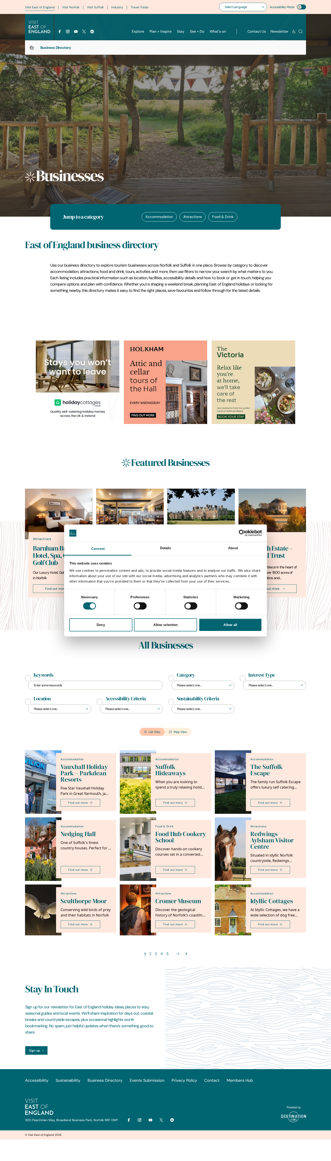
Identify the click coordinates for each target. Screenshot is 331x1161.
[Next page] (178, 953)
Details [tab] (165, 548)
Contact (212, 1080)
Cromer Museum (178, 901)
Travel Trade (139, 7)
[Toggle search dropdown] (300, 31)
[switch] (140, 606)
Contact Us (256, 31)
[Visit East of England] (39, 27)
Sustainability (68, 1080)
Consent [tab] (98, 549)
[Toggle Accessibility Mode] (301, 7)
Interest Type (261, 675)
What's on (218, 31)
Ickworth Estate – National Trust (269, 552)
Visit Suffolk (95, 7)
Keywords (43, 675)
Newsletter (279, 31)
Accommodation (159, 217)
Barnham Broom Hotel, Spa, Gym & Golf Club (57, 555)
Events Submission (147, 1080)
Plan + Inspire (161, 31)
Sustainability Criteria (198, 699)
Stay (180, 31)
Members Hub (240, 1080)
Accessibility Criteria (125, 699)
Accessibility (36, 1080)
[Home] (31, 47)
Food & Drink (223, 217)
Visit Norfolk (70, 7)
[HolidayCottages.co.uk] (77, 382)
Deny (101, 625)
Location (42, 699)
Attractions (192, 217)
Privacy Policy (184, 1080)
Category (186, 675)
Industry (117, 7)
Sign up (34, 1050)
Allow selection (165, 625)
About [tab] (233, 548)
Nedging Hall (78, 834)
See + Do (197, 31)
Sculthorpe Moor (84, 901)
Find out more (55, 589)
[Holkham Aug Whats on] (165, 382)
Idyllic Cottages (271, 901)
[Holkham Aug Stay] (253, 382)
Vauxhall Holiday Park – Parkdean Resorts (84, 773)
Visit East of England (40, 7)
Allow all (230, 625)
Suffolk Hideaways (170, 770)
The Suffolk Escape (266, 770)
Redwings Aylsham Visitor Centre (272, 840)
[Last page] (186, 953)
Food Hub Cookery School (180, 837)
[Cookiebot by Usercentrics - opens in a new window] (242, 533)
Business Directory (105, 1080)
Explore (138, 31)
